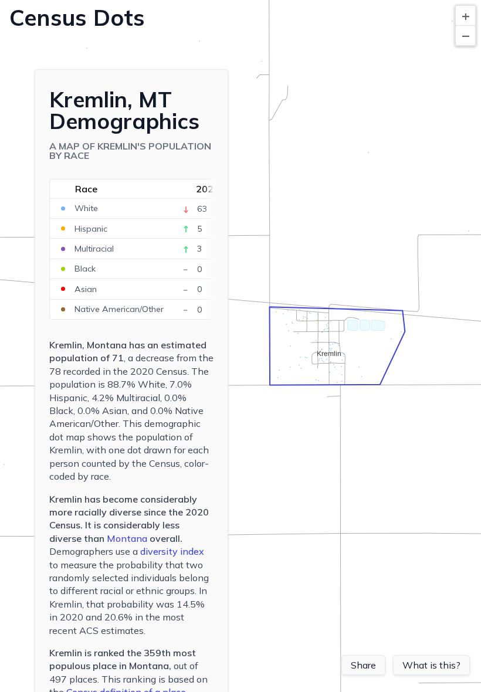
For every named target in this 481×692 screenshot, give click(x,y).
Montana (127, 538)
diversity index (172, 551)
